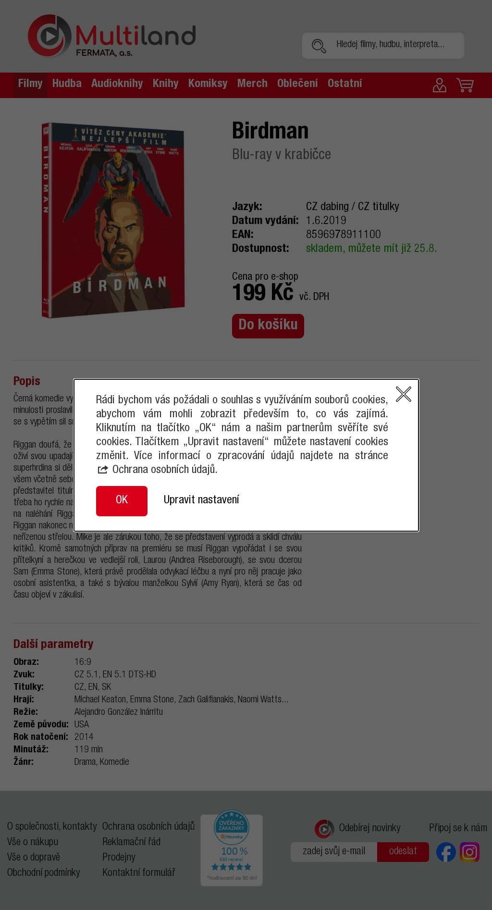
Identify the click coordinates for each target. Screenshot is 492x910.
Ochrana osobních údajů (163, 470)
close (403, 394)
